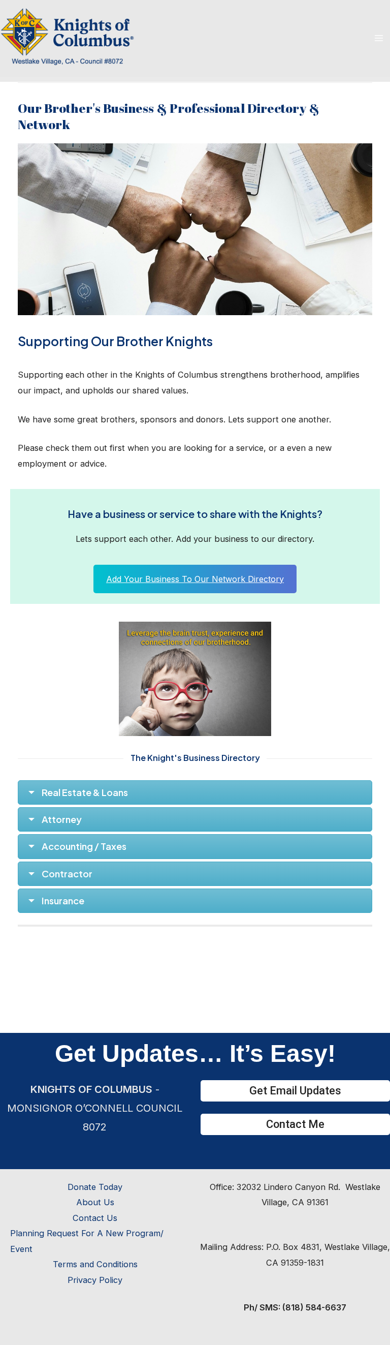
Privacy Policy (95, 1280)
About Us (95, 1202)
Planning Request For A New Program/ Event (87, 1241)
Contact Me (295, 1124)
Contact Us (95, 1218)
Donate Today (95, 1187)
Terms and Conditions (95, 1264)
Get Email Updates (295, 1090)
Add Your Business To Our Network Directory (195, 579)
